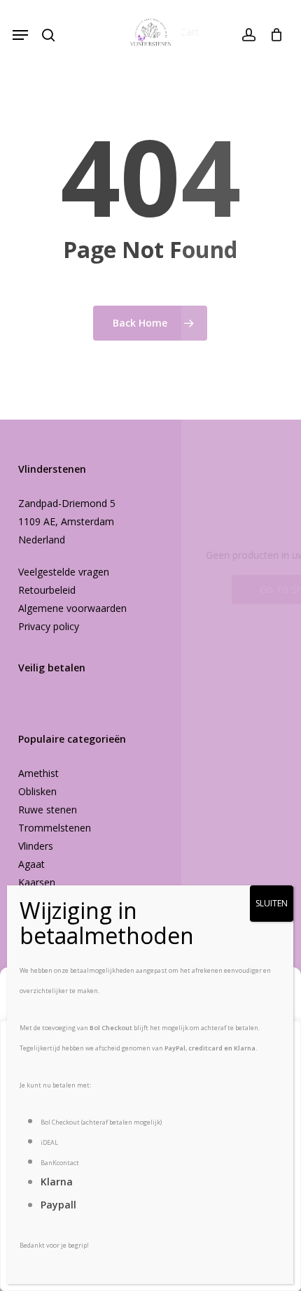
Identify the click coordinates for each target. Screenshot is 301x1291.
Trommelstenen (54, 827)
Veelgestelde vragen (63, 571)
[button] (20, 35)
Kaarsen (36, 882)
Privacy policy (48, 626)
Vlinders (35, 846)
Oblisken (37, 791)
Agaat (31, 864)
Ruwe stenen (47, 809)
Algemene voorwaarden (72, 608)
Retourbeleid (47, 590)
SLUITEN (271, 903)
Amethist (38, 773)
